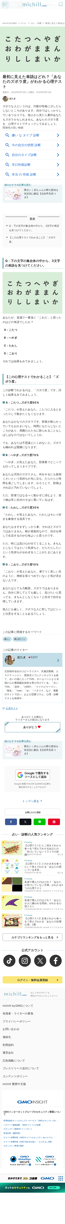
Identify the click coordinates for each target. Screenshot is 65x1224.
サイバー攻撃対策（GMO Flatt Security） (19, 1142)
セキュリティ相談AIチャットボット (17, 1129)
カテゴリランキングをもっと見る (32, 937)
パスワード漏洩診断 (11, 1125)
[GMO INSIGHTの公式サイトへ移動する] (32, 1100)
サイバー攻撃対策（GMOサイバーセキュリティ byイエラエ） (28, 1137)
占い (8, 639)
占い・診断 (36, 23)
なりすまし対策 (45, 1142)
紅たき (13, 98)
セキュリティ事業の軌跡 (13, 1146)
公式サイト (12, 708)
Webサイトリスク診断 (31, 1125)
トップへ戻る (31, 801)
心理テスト (21, 639)
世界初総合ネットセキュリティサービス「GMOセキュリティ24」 (30, 1121)
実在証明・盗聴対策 (11, 1133)
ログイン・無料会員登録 (32, 980)
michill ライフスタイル (53, 891)
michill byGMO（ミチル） (14, 23)
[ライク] (61, 3)
